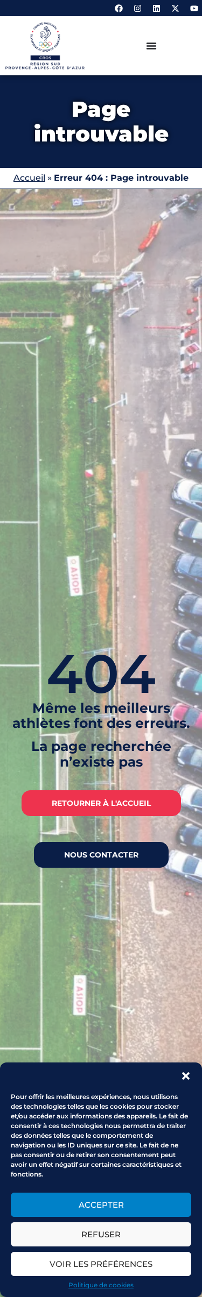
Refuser (101, 1234)
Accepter (101, 1205)
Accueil (29, 178)
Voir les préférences (101, 1264)
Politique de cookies (101, 1285)
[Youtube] (194, 8)
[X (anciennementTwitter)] (175, 8)
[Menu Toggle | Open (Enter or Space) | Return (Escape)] (151, 45)
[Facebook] (118, 8)
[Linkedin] (156, 8)
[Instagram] (137, 8)
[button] (185, 1076)
